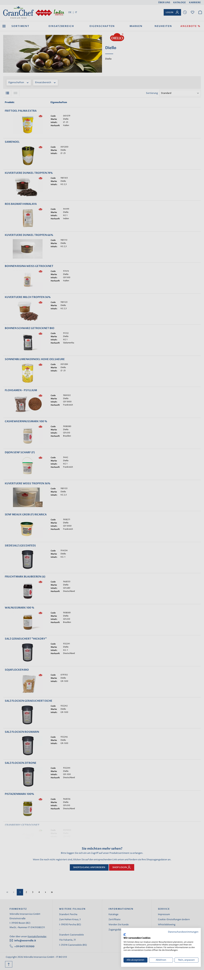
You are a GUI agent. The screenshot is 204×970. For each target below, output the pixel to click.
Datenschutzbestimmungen (183, 932)
